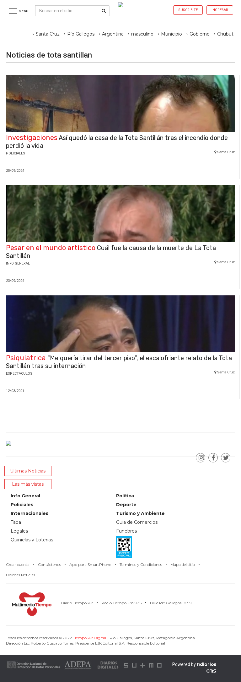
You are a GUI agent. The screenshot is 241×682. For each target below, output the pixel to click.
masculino (142, 34)
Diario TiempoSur (77, 603)
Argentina (113, 34)
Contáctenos (49, 564)
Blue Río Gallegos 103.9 (171, 603)
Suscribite (188, 10)
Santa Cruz (48, 34)
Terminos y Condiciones (141, 564)
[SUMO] (143, 665)
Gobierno (200, 34)
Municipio (171, 34)
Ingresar (220, 10)
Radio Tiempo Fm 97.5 (121, 603)
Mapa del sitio (182, 564)
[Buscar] (104, 10)
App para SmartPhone (90, 564)
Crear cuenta (17, 564)
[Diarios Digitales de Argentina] (108, 665)
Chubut (225, 34)
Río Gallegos (80, 34)
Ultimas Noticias (20, 575)
